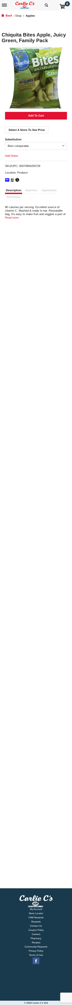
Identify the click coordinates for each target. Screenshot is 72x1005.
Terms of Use (36, 955)
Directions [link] (13, 197)
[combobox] (36, 146)
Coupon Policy (36, 930)
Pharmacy (36, 938)
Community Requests (36, 946)
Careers (36, 934)
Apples (30, 15)
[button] (36, 116)
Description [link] (13, 190)
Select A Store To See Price (27, 130)
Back (8, 15)
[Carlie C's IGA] (25, 4)
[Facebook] (36, 960)
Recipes (36, 942)
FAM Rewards (36, 917)
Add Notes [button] (11, 155)
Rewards (36, 921)
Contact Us (36, 925)
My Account (36, 909)
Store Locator (36, 913)
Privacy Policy (36, 950)
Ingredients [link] (49, 190)
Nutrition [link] (31, 190)
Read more (12, 217)
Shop (18, 15)
